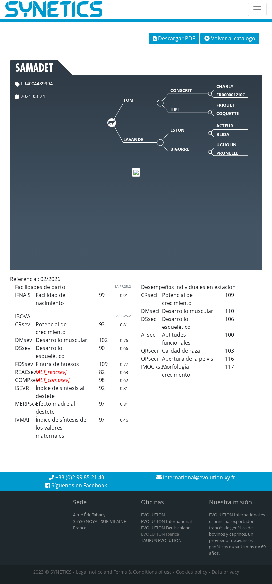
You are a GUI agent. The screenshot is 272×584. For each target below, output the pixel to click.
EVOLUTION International (166, 521)
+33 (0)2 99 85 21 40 (79, 477)
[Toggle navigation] (257, 9)
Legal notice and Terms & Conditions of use (124, 572)
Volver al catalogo (232, 38)
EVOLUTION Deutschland (166, 528)
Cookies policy (191, 572)
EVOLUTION (153, 515)
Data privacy (225, 572)
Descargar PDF (176, 38)
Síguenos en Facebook (78, 485)
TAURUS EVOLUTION (161, 540)
